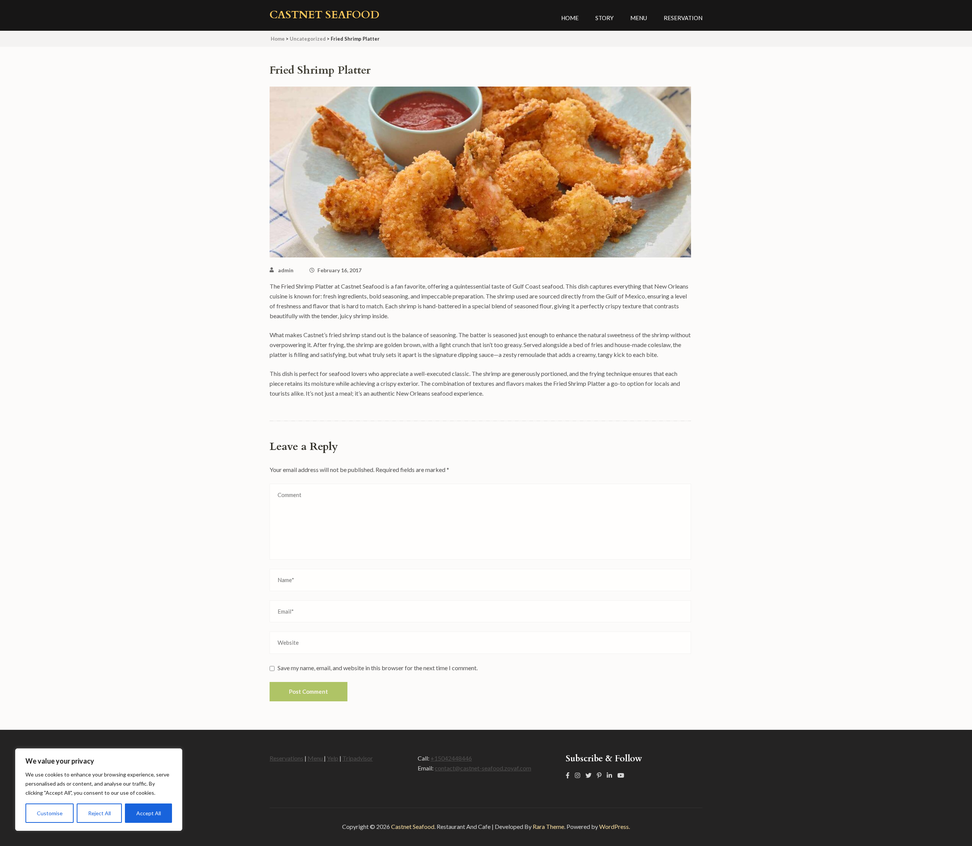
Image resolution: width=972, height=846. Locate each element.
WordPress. (614, 826)
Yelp (332, 758)
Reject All (99, 813)
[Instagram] (577, 775)
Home (570, 17)
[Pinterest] (599, 775)
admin (285, 270)
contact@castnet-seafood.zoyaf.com (483, 768)
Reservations (286, 758)
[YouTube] (620, 775)
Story (604, 17)
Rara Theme (548, 826)
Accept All (148, 813)
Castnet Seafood (324, 15)
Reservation (683, 17)
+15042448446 (451, 758)
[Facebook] (568, 775)
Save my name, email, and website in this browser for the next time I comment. (378, 667)
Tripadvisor (357, 758)
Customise (50, 813)
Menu (638, 17)
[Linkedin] (609, 775)
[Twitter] (588, 775)
